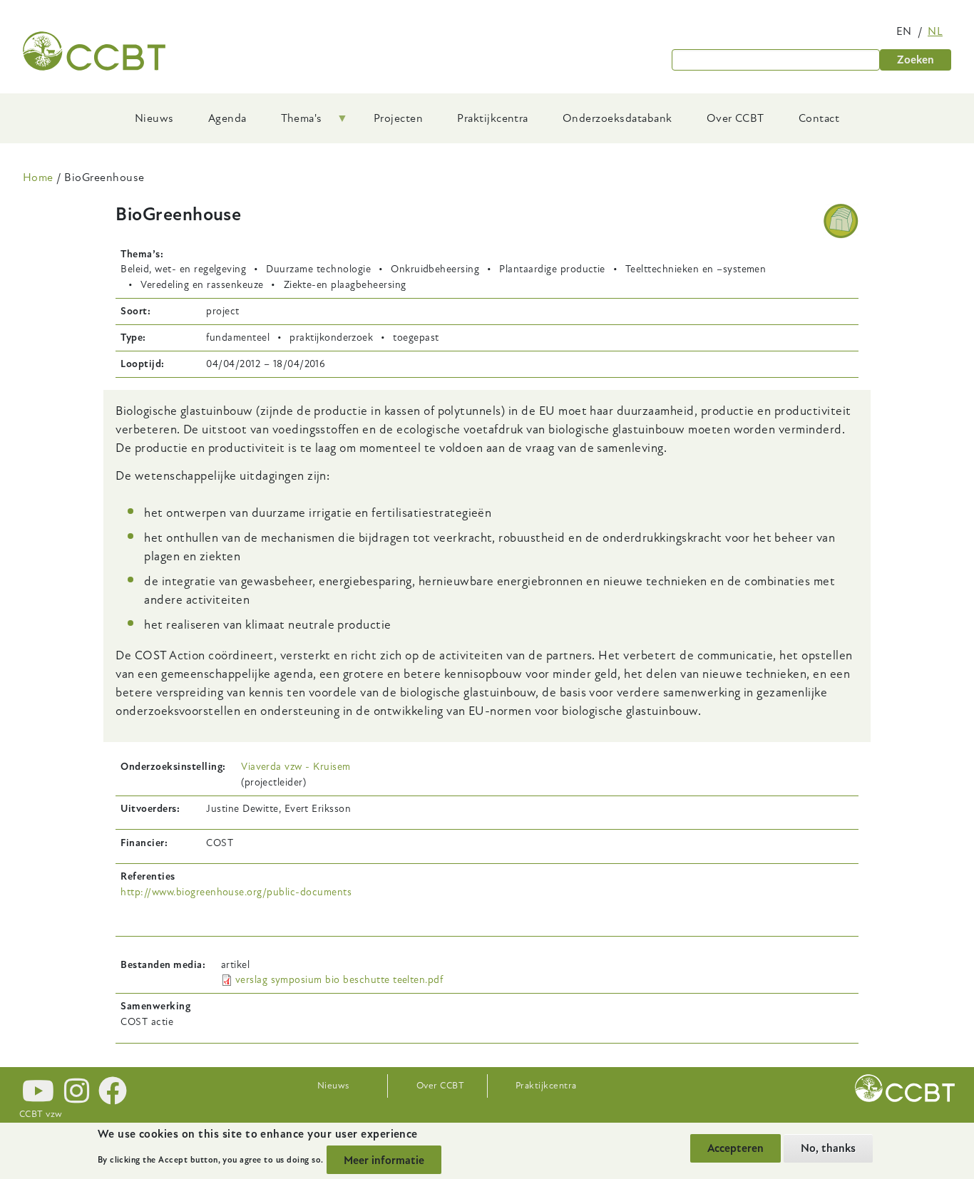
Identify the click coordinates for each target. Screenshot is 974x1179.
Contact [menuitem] (819, 118)
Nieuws (333, 1085)
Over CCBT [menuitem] (735, 118)
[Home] (94, 51)
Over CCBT (440, 1085)
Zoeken (915, 60)
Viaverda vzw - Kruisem (296, 767)
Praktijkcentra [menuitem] (492, 118)
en (904, 31)
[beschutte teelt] (840, 221)
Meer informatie (384, 1160)
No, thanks (828, 1148)
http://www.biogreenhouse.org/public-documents (236, 892)
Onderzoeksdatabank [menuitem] (617, 118)
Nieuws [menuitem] (154, 118)
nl (935, 31)
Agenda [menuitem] (227, 118)
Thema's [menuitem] (293, 123)
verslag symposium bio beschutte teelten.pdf (339, 980)
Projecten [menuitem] (398, 118)
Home (38, 177)
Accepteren (735, 1148)
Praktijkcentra (546, 1085)
